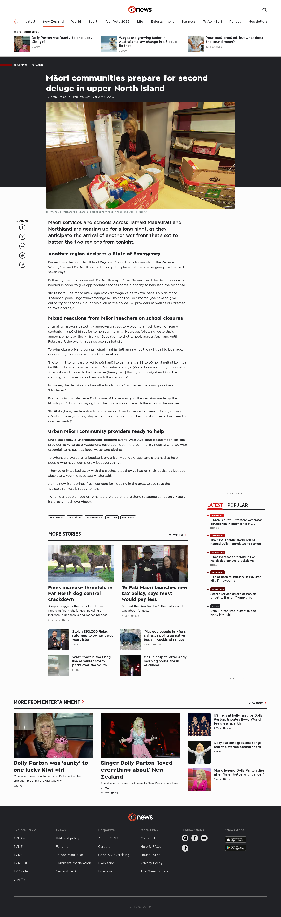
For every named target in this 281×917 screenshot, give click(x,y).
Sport (93, 21)
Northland (128, 517)
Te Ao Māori (212, 21)
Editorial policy (68, 838)
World (76, 21)
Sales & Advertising (113, 854)
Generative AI (67, 871)
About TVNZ (108, 838)
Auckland (112, 517)
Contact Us (149, 838)
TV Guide (21, 871)
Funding (62, 846)
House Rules (150, 854)
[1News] (140, 10)
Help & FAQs (150, 846)
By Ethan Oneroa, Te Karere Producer (68, 96)
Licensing (105, 871)
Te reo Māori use (69, 854)
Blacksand (106, 863)
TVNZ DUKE (23, 863)
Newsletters (258, 21)
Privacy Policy (151, 863)
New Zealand (53, 21)
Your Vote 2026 (117, 21)
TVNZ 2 (20, 854)
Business (188, 21)
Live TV (20, 879)
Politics (235, 21)
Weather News (94, 517)
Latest (30, 21)
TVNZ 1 (19, 846)
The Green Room (154, 871)
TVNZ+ (19, 838)
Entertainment (162, 21)
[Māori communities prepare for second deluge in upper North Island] (22, 229)
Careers (104, 846)
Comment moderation (73, 863)
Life (140, 21)
